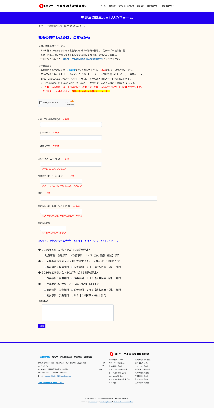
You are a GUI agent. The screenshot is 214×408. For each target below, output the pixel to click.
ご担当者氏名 (48, 133)
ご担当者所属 (48, 146)
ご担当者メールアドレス (53, 159)
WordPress (93, 402)
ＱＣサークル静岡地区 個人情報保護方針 (83, 59)
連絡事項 (43, 301)
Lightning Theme (106, 402)
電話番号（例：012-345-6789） (59, 206)
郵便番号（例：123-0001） (56, 176)
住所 (44, 193)
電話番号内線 (44, 223)
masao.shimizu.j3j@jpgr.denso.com (58, 376)
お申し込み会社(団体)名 (53, 119)
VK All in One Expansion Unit (123, 402)
